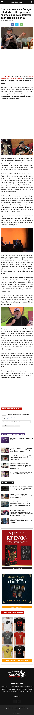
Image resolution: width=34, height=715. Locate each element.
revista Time (7, 76)
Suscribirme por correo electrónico (11, 426)
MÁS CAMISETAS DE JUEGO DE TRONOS (17, 660)
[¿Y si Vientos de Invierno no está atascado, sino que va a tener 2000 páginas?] (5, 474)
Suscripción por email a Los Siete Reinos (16, 707)
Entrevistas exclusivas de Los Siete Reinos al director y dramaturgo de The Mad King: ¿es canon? (21, 520)
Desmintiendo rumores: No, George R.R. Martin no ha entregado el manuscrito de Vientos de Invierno (20, 457)
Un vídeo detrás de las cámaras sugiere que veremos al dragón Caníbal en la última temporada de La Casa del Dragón (21, 488)
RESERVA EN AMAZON (17, 607)
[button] (32, 2)
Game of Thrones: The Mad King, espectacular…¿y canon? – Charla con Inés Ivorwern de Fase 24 (21, 496)
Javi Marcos (5, 20)
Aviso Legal (25, 708)
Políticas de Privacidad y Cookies (13, 708)
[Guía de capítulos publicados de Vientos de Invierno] (5, 440)
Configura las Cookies (17, 711)
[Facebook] (15, 701)
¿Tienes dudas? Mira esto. (13, 418)
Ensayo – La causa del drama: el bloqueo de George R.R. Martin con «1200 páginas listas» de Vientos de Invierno (21, 450)
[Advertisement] (17, 119)
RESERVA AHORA (17, 568)
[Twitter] (19, 701)
